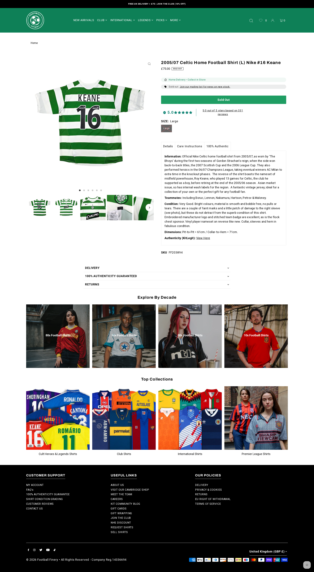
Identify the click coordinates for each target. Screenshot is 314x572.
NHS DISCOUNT (121, 522)
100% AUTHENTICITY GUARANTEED (111, 276)
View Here (203, 238)
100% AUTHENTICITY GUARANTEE (48, 494)
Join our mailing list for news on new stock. (205, 86)
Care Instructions (189, 146)
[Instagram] (34, 550)
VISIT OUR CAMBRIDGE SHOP (130, 489)
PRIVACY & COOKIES (208, 489)
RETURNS (92, 284)
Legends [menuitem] (144, 20)
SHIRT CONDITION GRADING (44, 499)
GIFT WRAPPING (121, 513)
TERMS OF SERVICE (208, 503)
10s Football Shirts (256, 335)
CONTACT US (34, 508)
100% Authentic (217, 146)
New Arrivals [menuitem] (83, 20)
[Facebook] (28, 550)
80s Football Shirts (58, 335)
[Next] (149, 207)
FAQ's (30, 489)
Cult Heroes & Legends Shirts (58, 454)
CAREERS (117, 499)
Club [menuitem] (100, 20)
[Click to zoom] (149, 64)
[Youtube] (48, 550)
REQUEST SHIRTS (122, 527)
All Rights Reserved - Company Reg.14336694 (94, 559)
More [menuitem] (174, 20)
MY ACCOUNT (35, 485)
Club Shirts (124, 454)
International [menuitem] (121, 20)
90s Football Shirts (124, 335)
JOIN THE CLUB (121, 517)
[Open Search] (251, 20)
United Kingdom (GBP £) (267, 551)
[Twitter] (40, 550)
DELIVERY (92, 268)
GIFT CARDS (119, 508)
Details (168, 146)
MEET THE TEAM (121, 494)
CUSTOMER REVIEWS (40, 503)
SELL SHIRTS (119, 532)
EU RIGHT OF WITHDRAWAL (213, 499)
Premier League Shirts (256, 454)
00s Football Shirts (190, 335)
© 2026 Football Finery (42, 559)
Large (166, 128)
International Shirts (190, 454)
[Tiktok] (54, 550)
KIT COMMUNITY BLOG (125, 503)
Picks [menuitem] (160, 20)
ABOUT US (117, 485)
